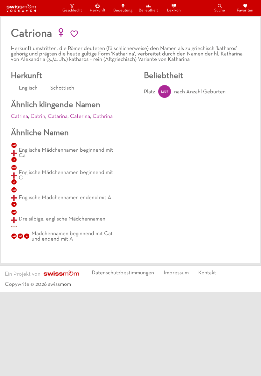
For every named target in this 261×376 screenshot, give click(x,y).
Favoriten (245, 10)
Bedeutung (122, 10)
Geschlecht (71, 10)
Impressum (176, 273)
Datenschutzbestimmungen (123, 273)
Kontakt (207, 273)
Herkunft (97, 10)
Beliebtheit (148, 10)
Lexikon (174, 10)
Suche (219, 10)
